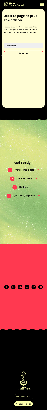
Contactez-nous (23, 404)
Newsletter (26, 396)
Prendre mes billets (24, 170)
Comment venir (24, 178)
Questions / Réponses (24, 195)
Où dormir (24, 187)
